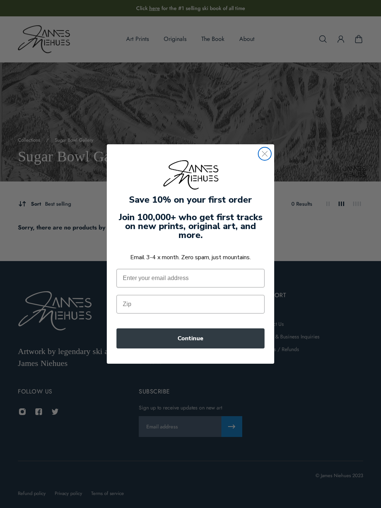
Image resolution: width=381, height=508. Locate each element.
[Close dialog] (264, 153)
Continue (190, 338)
